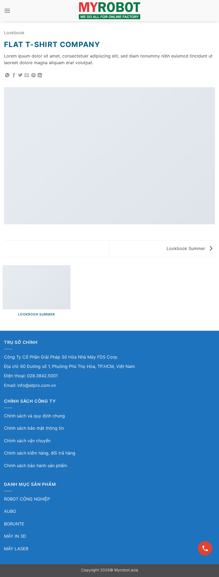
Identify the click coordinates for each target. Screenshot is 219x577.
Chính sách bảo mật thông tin (34, 428)
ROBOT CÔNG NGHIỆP (27, 499)
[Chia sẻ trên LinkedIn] (40, 75)
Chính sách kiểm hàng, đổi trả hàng (39, 453)
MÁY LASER (16, 548)
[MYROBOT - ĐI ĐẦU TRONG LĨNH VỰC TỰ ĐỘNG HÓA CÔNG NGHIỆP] (109, 10)
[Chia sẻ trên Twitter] (20, 75)
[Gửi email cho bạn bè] (27, 75)
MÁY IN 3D (15, 536)
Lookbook (14, 32)
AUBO (10, 511)
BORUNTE (14, 523)
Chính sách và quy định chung (34, 415)
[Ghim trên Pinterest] (33, 75)
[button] (7, 10)
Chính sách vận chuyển (27, 440)
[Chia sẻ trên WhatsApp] (7, 75)
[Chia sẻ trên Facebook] (14, 75)
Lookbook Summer (186, 248)
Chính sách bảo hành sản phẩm (35, 465)
